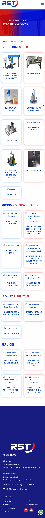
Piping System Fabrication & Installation (34, 390)
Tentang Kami (9, 508)
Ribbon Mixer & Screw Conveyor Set (11, 314)
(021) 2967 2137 (11, 485)
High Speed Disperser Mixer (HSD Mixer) (11, 75)
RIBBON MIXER (33, 73)
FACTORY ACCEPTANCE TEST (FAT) (11, 390)
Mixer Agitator (34, 170)
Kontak (28, 501)
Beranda (4, 42)
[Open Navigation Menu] (42, 4)
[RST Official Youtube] (31, 510)
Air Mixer (11, 194)
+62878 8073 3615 (29, 485)
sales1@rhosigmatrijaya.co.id (16, 489)
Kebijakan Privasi (31, 504)
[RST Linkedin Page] (26, 510)
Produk (7, 505)
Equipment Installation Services (33, 362)
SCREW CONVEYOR (11, 334)
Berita (6, 512)
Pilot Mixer (11, 140)
